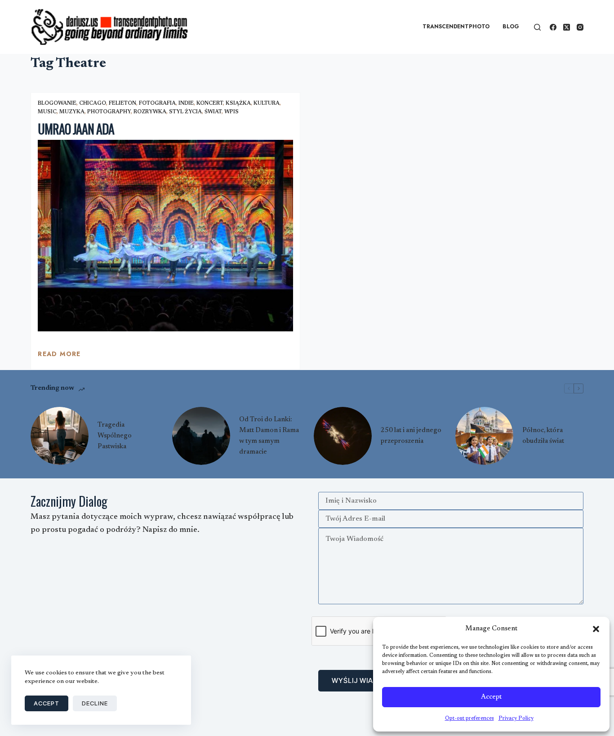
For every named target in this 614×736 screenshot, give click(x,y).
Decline (95, 703)
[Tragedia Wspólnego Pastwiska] (60, 436)
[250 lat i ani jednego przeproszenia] (343, 436)
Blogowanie (57, 103)
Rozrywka (149, 112)
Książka (238, 103)
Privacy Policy (516, 718)
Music (47, 112)
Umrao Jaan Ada (76, 129)
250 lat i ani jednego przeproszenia (411, 436)
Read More (59, 356)
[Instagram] (580, 27)
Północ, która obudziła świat (543, 436)
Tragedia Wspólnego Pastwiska (115, 436)
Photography (109, 112)
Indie (186, 103)
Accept (491, 697)
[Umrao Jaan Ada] (165, 235)
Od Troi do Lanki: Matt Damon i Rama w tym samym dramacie (269, 435)
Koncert (209, 103)
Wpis (231, 112)
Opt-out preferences (469, 718)
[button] (596, 628)
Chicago (92, 103)
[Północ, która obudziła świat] (484, 436)
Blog (511, 26)
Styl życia (185, 112)
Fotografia (157, 103)
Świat (213, 112)
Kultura (267, 103)
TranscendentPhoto (456, 26)
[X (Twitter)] (566, 27)
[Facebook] (553, 27)
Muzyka (72, 112)
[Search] (537, 27)
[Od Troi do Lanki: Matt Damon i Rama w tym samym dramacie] (201, 436)
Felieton (122, 103)
